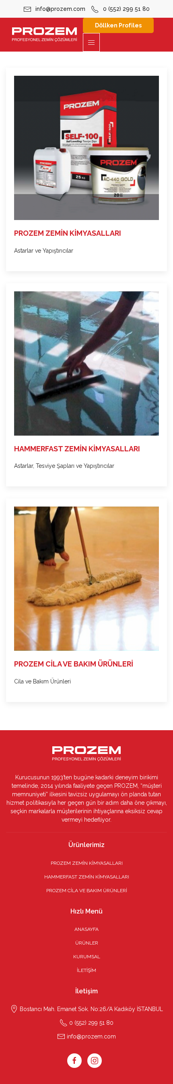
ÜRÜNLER (86, 943)
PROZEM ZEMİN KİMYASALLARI (87, 863)
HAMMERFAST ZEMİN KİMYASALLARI (86, 877)
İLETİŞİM (86, 970)
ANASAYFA (86, 929)
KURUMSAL (86, 956)
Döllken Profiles (118, 25)
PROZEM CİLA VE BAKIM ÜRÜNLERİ (86, 890)
